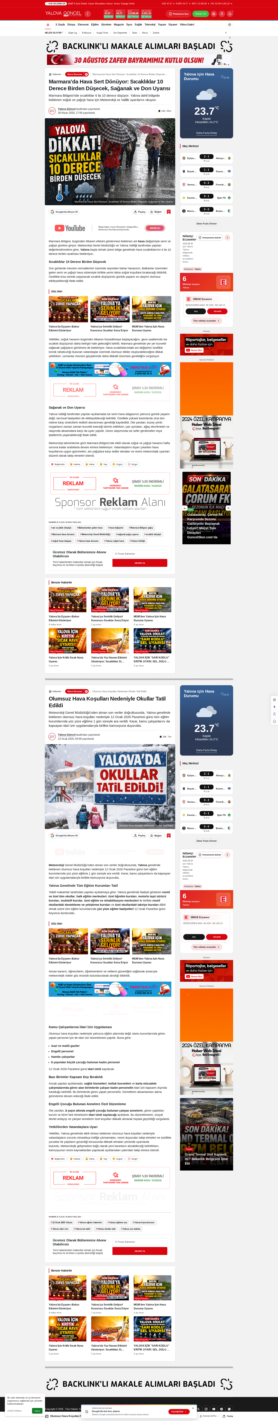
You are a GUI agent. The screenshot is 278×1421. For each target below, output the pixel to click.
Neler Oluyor (53, 33)
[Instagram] (206, 1409)
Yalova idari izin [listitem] (59, 1229)
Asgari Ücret (102, 33)
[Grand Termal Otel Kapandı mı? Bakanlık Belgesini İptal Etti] (206, 1134)
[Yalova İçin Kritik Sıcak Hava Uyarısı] (67, 647)
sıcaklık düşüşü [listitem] (152, 534)
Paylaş (230, 1416)
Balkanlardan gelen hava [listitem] (89, 528)
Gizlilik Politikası (14, 1411)
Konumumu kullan (212, 237)
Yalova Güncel (66, 109)
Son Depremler (120, 33)
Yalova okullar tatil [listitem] (105, 1229)
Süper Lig (72, 33)
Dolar (134, 33)
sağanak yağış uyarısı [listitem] (127, 534)
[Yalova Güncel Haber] (63, 13)
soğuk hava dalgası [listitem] (61, 541)
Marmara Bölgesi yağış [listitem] (141, 528)
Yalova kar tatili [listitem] (82, 1229)
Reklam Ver (200, 14)
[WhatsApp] (229, 1409)
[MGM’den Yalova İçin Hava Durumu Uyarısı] (151, 314)
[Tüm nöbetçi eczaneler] (227, 238)
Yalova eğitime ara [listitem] (117, 1222)
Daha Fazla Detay (206, 133)
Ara (194, 937)
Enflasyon (86, 33)
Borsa (145, 33)
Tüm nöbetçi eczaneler (204, 328)
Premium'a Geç (181, 14)
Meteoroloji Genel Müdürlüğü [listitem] (95, 534)
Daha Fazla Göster (207, 223)
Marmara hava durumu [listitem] (62, 534)
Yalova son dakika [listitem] (130, 1229)
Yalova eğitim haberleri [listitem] (90, 1222)
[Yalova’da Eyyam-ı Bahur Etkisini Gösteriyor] (68, 314)
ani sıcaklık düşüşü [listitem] (61, 528)
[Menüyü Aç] (87, 14)
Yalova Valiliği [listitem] (137, 541)
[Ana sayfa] (47, 24)
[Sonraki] (230, 37)
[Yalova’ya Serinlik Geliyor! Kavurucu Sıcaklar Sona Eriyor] (110, 314)
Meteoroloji (56, 865)
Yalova (84, 249)
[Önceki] (226, 32)
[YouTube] (214, 1409)
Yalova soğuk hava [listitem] (114, 541)
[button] (214, 14)
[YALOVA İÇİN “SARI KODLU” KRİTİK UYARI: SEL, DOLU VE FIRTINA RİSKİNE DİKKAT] (152, 647)
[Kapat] (193, 1408)
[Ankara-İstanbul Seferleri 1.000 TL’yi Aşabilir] (206, 515)
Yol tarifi (206, 319)
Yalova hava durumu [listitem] (87, 541)
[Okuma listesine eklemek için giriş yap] (168, 211)
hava (141, 241)
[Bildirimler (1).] (274, 721)
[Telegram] (221, 1409)
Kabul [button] (37, 1411)
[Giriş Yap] (222, 14)
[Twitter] (198, 1409)
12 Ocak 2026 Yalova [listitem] (61, 1222)
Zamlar (156, 33)
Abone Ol (140, 563)
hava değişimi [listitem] (115, 528)
